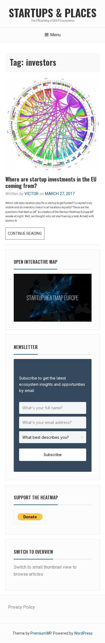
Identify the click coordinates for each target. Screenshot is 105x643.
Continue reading (26, 235)
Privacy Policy (21, 607)
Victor (31, 193)
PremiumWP (40, 633)
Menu (55, 34)
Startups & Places (52, 12)
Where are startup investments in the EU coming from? (50, 182)
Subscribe (53, 454)
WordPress (83, 633)
